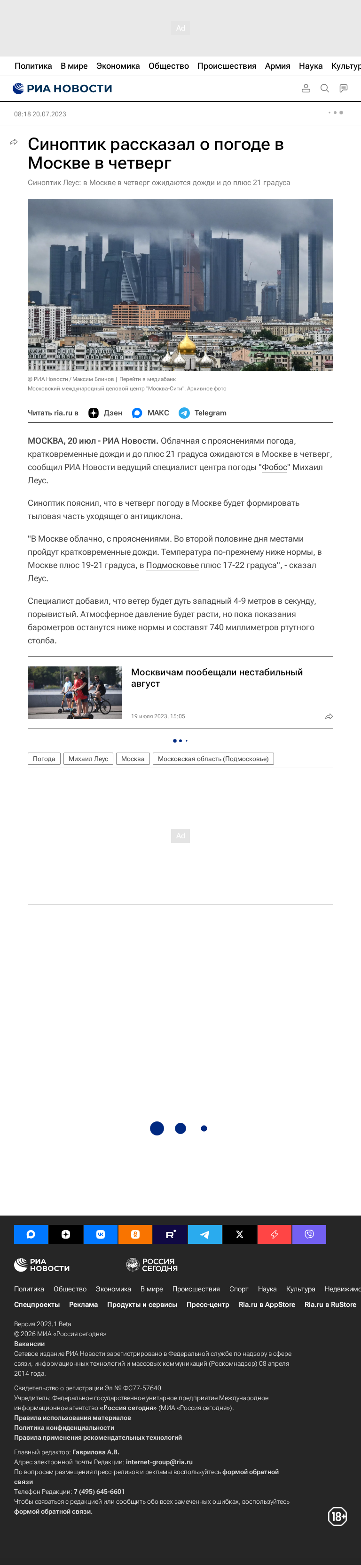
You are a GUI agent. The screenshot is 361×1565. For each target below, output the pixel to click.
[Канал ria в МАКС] (31, 1234)
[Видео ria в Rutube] (170, 1234)
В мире (152, 1289)
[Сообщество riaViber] (309, 1234)
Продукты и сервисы (142, 1304)
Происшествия (196, 1289)
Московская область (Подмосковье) (213, 758)
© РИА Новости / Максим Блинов (71, 379)
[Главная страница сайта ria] (61, 88)
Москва (133, 758)
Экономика (113, 1289)
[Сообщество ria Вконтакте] (101, 1234)
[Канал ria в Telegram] (205, 1234)
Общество (70, 1289)
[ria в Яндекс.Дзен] (66, 1234)
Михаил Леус (88, 758)
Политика (29, 1289)
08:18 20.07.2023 (40, 114)
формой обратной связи (52, 1511)
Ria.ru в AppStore (267, 1304)
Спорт (239, 1289)
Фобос (274, 467)
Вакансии (29, 1343)
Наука (267, 1289)
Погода (44, 758)
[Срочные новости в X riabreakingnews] (274, 1234)
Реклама (83, 1304)
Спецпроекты (37, 1304)
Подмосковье (172, 565)
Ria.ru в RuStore (330, 1304)
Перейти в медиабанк (147, 379)
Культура (300, 1289)
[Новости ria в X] (240, 1234)
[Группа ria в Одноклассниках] (135, 1234)
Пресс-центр (208, 1304)
